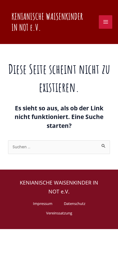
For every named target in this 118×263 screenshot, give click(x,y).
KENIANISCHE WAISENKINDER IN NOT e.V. (47, 22)
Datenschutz (74, 203)
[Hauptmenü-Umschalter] (105, 22)
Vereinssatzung (59, 213)
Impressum (42, 203)
